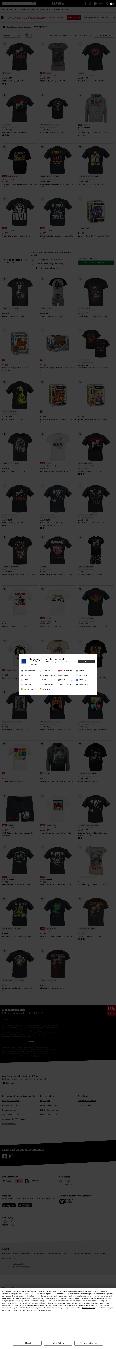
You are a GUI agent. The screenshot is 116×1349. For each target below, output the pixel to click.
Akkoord (27, 1343)
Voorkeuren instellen (89, 1343)
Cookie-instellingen (88, 1308)
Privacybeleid (45, 1310)
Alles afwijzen (58, 1343)
